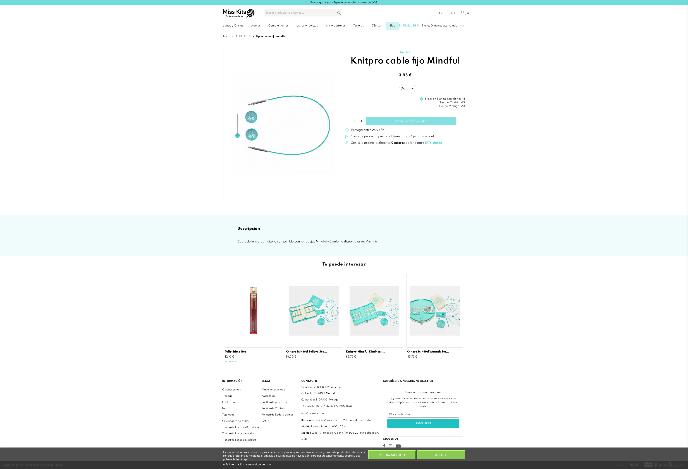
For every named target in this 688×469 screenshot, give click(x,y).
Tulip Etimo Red (236, 351)
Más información (233, 464)
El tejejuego (409, 25)
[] (339, 13)
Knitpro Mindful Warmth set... (428, 351)
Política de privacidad (275, 402)
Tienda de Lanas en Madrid (238, 433)
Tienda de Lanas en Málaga (239, 440)
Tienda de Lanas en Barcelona (240, 427)
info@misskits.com (312, 413)
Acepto (441, 455)
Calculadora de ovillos (235, 421)
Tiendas (227, 396)
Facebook (384, 446)
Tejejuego (228, 415)
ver (462, 25)
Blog (225, 408)
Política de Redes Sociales (277, 415)
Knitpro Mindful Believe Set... (306, 351)
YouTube (398, 446)
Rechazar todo (392, 455)
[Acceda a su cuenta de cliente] (453, 13)
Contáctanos (229, 402)
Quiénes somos (231, 389)
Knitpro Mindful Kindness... (365, 351)
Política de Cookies (273, 408)
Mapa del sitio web (273, 389)
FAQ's (265, 421)
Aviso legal (268, 396)
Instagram (390, 446)
